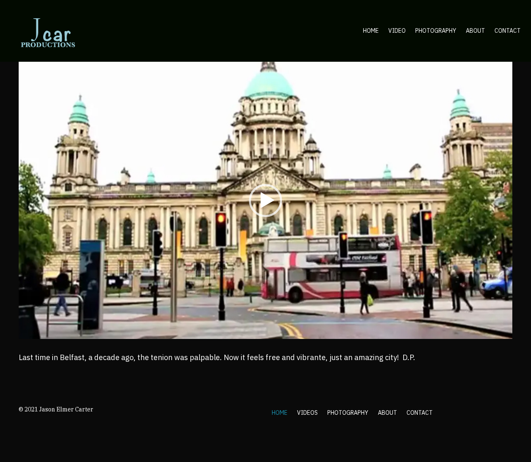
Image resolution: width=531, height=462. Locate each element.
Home (371, 30)
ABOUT (387, 412)
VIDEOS (307, 412)
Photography (435, 30)
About (475, 30)
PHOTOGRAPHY (347, 412)
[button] (265, 200)
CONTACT (420, 412)
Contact (507, 30)
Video (397, 30)
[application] (265, 200)
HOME (279, 412)
